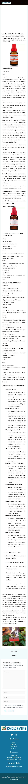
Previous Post (14, 651)
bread (7, 71)
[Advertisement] (14, 18)
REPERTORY (14, 36)
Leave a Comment (6, 36)
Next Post (14, 655)
